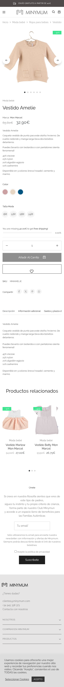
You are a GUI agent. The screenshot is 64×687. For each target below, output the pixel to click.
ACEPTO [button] (38, 679)
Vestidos (57, 22)
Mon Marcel (16, 117)
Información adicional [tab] (29, 311)
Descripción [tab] (9, 311)
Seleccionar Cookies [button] (17, 679)
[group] (46, 419)
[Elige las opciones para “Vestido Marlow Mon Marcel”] (24, 408)
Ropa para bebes (38, 22)
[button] (36, 413)
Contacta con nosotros (15, 609)
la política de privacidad (37, 552)
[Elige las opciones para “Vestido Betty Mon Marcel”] (55, 408)
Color (5, 184)
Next (57, 60)
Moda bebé (18, 22)
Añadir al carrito (29, 257)
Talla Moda (8, 206)
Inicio (5, 22)
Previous (6, 60)
